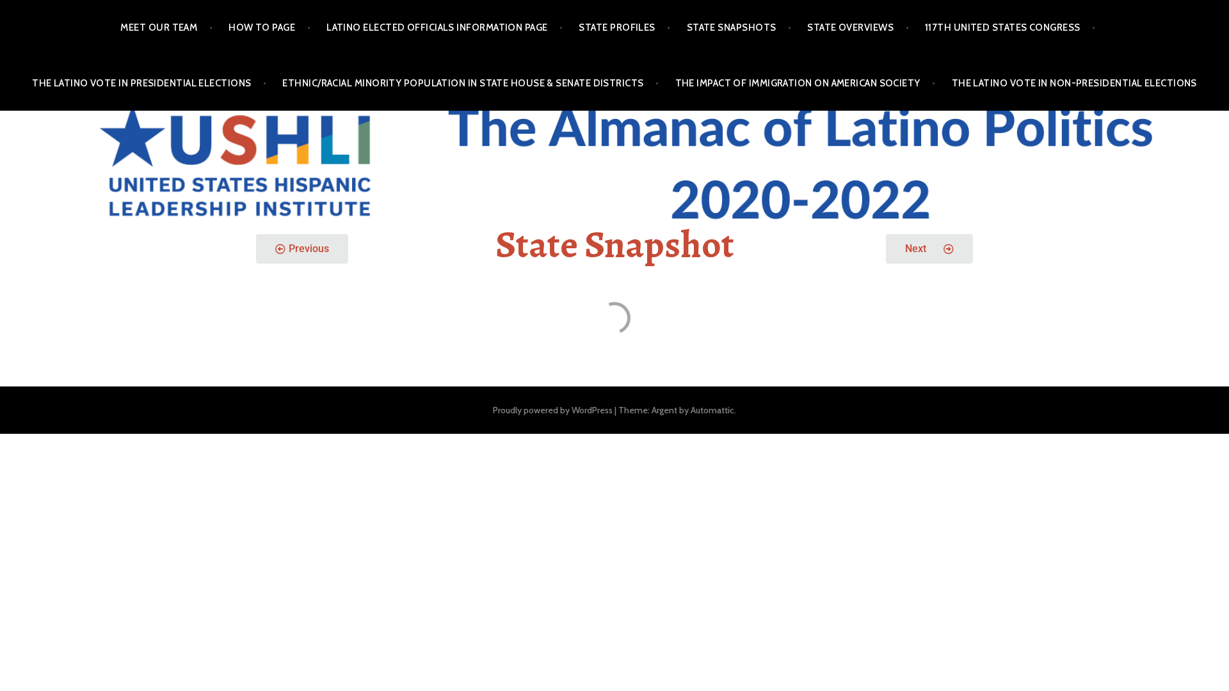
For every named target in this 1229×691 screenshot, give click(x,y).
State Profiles (617, 27)
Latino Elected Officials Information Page (436, 27)
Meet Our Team (158, 27)
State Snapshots (731, 27)
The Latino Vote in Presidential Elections (141, 83)
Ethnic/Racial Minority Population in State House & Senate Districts (462, 83)
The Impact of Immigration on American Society (797, 83)
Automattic (712, 410)
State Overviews (850, 27)
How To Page (262, 27)
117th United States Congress (1002, 27)
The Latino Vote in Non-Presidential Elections (1074, 83)
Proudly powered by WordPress (553, 410)
